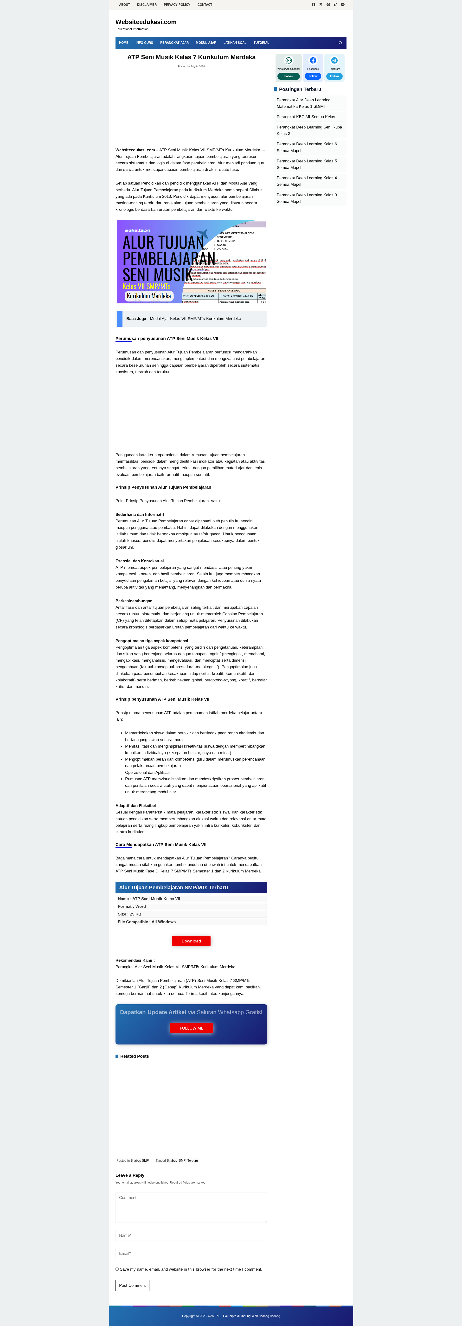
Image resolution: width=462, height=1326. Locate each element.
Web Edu (213, 1316)
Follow (288, 76)
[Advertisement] (191, 109)
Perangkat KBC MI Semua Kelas (306, 117)
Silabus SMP (140, 1160)
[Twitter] (321, 5)
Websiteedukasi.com (146, 22)
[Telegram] (342, 5)
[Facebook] (313, 5)
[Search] (340, 43)
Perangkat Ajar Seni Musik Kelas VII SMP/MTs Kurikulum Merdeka (175, 967)
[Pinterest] (328, 5)
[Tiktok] (335, 5)
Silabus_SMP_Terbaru (182, 1160)
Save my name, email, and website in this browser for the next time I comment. (191, 1269)
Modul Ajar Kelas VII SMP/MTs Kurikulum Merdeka (195, 318)
